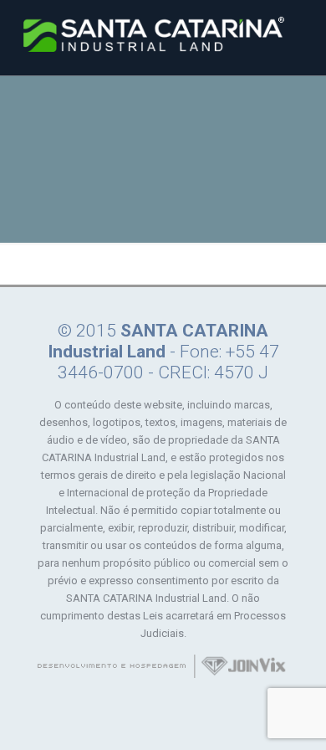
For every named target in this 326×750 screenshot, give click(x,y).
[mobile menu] (303, 33)
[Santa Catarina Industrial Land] (153, 33)
